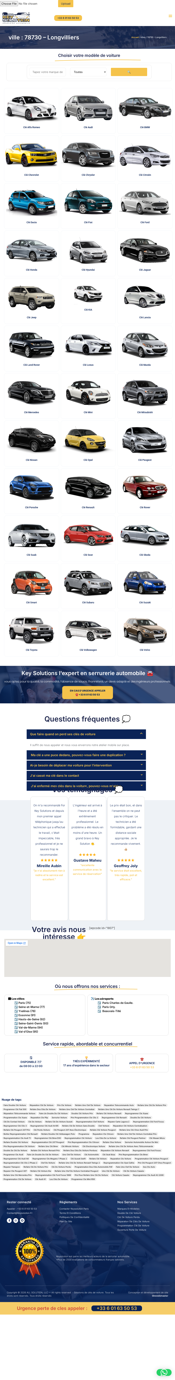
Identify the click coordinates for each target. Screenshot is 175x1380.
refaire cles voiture (112, 1142)
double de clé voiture (140, 1117)
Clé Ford (145, 222)
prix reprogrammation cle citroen (83, 1142)
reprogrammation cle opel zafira (119, 1163)
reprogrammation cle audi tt (17, 1138)
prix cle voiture (64, 1105)
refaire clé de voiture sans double (78, 1126)
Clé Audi (88, 127)
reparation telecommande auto (119, 1105)
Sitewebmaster (160, 1295)
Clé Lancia (145, 317)
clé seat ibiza (109, 1154)
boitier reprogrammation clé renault (21, 1134)
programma (84, 1134)
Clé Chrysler (88, 175)
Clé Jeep (31, 317)
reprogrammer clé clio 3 (15, 1126)
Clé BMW (145, 127)
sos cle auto (149, 1167)
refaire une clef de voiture (87, 1105)
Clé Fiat (88, 222)
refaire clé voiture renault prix (45, 1150)
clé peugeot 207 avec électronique (70, 1130)
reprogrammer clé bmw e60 (48, 1138)
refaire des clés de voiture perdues (80, 1150)
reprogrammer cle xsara (136, 1113)
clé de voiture (35, 1121)
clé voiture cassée (120, 1175)
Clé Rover (145, 507)
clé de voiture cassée (133, 1171)
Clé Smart (31, 602)
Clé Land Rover (31, 365)
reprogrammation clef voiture (90, 1121)
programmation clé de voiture (17, 1179)
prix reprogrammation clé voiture (19, 1146)
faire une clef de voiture (127, 1167)
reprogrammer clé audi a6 (16, 1158)
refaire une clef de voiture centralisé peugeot (76, 1171)
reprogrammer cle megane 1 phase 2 (49, 1158)
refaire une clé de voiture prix (152, 1105)
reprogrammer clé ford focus (147, 1150)
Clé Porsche (31, 507)
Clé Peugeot (145, 460)
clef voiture (103, 1126)
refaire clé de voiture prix (36, 1167)
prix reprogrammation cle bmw (133, 1154)
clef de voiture (48, 1163)
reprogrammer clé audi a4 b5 (44, 1126)
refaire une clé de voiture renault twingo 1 (118, 1109)
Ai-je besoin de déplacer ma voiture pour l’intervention (71, 765)
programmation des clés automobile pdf (93, 1167)
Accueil (135, 37)
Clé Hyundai (88, 269)
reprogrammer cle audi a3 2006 (148, 1175)
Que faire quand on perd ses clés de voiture (63, 734)
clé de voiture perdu (61, 1167)
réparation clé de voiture (41, 1105)
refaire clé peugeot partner (133, 1138)
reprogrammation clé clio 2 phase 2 (20, 1163)
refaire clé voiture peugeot (103, 1130)
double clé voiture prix (82, 1113)
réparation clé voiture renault (115, 1150)
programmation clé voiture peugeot (151, 1158)
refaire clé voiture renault (109, 1113)
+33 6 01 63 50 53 (142, 1067)
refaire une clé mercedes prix (18, 1175)
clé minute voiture (70, 1146)
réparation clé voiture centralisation (130, 1126)
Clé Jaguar (145, 269)
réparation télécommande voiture (19, 1113)
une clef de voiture (71, 1154)
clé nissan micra (157, 1138)
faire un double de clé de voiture (43, 1154)
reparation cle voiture (120, 1158)
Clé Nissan (31, 460)
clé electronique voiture (94, 1146)
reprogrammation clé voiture (78, 1138)
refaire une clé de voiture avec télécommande (131, 1146)
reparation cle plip (39, 1117)
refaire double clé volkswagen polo (58, 1134)
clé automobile (91, 1154)
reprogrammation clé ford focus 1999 (53, 1175)
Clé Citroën (145, 175)
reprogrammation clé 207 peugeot (48, 1142)
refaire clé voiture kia (40, 1171)
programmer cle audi (13, 1154)
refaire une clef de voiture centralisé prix (137, 1134)
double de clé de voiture (15, 1150)
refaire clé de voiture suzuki (58, 1121)
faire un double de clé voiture (53, 1113)
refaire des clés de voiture (43, 1109)
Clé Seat (88, 554)
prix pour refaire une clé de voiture (91, 1175)
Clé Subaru (88, 602)
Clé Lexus (88, 365)
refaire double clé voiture (16, 1142)
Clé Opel (88, 460)
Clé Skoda (144, 554)
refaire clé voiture (98, 1158)
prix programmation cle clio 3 (84, 1117)
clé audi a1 (40, 1179)
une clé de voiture (111, 1171)
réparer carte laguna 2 (118, 1121)
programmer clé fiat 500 (15, 1109)
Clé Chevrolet (31, 175)
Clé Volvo (145, 650)
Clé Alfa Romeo (31, 127)
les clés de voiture (59, 1179)
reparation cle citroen (103, 1134)
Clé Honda (31, 269)
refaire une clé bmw (48, 1146)
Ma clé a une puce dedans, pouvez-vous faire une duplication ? (78, 755)
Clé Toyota (31, 650)
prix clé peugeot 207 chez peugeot (154, 1163)
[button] (170, 16)
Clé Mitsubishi (145, 412)
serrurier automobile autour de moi (141, 1142)
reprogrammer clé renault (114, 1117)
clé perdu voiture (42, 1130)
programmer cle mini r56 (83, 1179)
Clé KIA (88, 309)
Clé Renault (88, 507)
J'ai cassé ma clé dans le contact (54, 775)
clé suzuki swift (78, 1158)
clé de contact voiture (14, 1121)
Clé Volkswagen (88, 650)
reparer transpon (12, 1167)
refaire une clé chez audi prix (133, 1130)
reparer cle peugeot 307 (15, 1171)
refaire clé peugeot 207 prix (17, 1130)
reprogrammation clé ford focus (148, 1121)
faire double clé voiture (15, 1105)
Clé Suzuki (145, 602)
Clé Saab (31, 554)
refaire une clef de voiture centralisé (77, 1109)
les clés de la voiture (106, 1138)
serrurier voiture (59, 1117)
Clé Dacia (31, 222)
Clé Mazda (145, 365)
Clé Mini (88, 412)
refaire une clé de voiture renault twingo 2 (79, 1163)
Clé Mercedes (31, 412)
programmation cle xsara (15, 1117)
